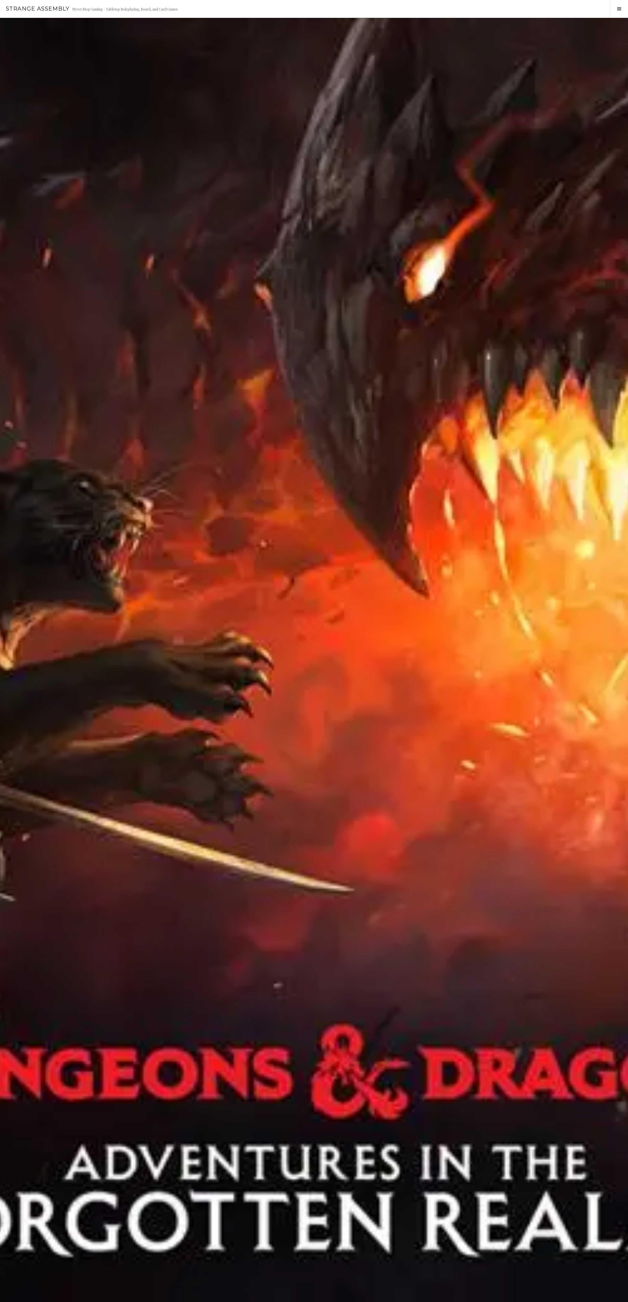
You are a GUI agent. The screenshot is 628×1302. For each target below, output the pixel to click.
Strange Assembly (37, 8)
